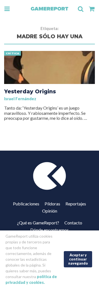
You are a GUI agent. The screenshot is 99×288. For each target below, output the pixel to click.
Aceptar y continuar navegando (78, 259)
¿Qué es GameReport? (38, 222)
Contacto (73, 222)
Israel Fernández (20, 98)
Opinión (49, 210)
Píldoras (52, 203)
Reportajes (75, 203)
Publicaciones (26, 203)
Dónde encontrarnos (49, 229)
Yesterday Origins (30, 91)
